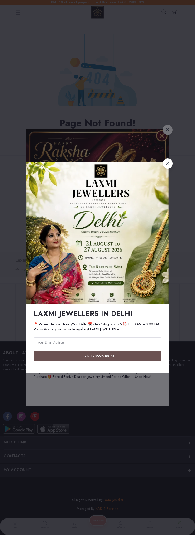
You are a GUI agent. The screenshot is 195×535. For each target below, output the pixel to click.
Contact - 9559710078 (97, 356)
